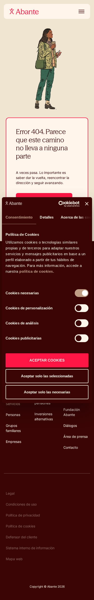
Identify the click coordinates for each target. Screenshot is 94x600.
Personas (13, 415)
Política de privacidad (23, 515)
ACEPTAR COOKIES (47, 360)
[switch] (81, 308)
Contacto (70, 447)
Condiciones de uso (21, 504)
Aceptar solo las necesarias (47, 392)
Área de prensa (75, 436)
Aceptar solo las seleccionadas (47, 376)
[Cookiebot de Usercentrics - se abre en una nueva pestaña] (60, 204)
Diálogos (70, 425)
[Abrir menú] (80, 11)
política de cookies (36, 271)
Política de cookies (20, 526)
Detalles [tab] (47, 217)
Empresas (13, 441)
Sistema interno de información (30, 548)
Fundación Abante (71, 412)
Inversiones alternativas (43, 416)
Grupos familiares (13, 428)
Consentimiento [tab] (19, 217)
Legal (10, 493)
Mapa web (14, 559)
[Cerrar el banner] (86, 203)
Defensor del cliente (21, 537)
